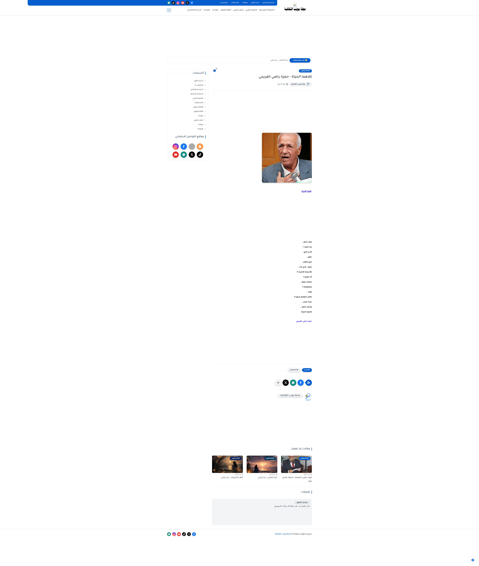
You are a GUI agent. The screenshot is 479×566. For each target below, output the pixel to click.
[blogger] (200, 146)
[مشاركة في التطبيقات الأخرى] (278, 383)
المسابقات (235, 3)
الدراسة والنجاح (194, 10)
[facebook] (192, 2)
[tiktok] (173, 2)
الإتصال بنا (224, 3)
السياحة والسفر (268, 3)
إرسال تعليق (302, 502)
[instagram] (178, 2)
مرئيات (201, 125)
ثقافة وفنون (225, 10)
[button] (301, 383)
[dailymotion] (192, 146)
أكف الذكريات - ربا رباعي (232, 477)
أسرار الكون (255, 3)
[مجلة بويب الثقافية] (295, 7)
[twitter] (187, 2)
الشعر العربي (251, 10)
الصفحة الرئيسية (266, 10)
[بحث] (169, 10)
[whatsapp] (169, 2)
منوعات (245, 3)
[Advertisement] (239, 37)
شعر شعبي (238, 10)
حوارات (215, 10)
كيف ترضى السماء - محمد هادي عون (297, 479)
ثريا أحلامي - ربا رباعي (279, 60)
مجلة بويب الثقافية (298, 84)
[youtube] (182, 2)
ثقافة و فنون (198, 107)
